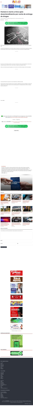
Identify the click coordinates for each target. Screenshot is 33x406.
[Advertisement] (16, 57)
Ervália (1, 377)
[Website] (1, 172)
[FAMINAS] (16, 6)
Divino (1, 363)
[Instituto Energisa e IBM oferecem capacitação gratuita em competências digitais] (27, 197)
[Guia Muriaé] (16, 2)
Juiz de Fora (2, 374)
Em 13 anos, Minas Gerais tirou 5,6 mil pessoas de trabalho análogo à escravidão (5, 213)
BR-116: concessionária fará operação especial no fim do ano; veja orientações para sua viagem (10, 182)
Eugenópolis (2, 365)
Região (6, 9)
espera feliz (16, 130)
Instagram (16, 121)
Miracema (2, 395)
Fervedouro (2, 366)
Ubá (1, 386)
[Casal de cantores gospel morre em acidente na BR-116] (27, 209)
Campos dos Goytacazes (4, 392)
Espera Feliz (2, 364)
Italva (1, 393)
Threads (25, 121)
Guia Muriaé (3, 166)
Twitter (30, 121)
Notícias (4, 9)
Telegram (21, 121)
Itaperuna (2, 394)
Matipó (1, 381)
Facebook (12, 121)
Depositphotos (19, 330)
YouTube (15, 122)
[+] (7, 397)
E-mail (2, 243)
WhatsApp (18, 122)
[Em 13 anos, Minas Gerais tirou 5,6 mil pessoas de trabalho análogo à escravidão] (5, 209)
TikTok (27, 121)
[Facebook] (2, 172)
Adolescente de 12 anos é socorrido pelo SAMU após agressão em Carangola (26, 224)
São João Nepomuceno (3, 384)
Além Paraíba (2, 372)
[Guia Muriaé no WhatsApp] (16, 23)
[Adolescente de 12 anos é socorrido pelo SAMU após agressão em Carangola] (27, 219)
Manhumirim (2, 380)
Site (17, 243)
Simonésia (2, 385)
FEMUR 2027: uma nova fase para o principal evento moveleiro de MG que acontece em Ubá (16, 201)
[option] (16, 183)
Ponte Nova (2, 382)
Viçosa (1, 387)
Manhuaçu (2, 378)
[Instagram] (5, 172)
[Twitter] (3, 172)
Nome (2, 240)
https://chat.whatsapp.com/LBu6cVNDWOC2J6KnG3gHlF (19, 117)
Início (2, 9)
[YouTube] (4, 172)
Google (19, 121)
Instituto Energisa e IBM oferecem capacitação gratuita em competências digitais (27, 201)
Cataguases (2, 373)
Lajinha (1, 375)
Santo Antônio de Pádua (4, 397)
